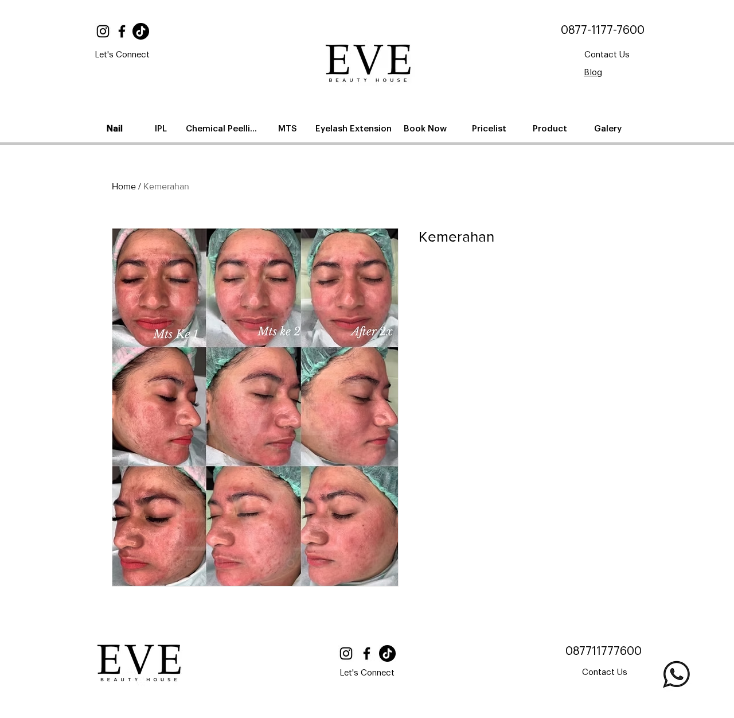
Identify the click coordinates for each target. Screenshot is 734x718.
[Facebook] (122, 31)
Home (124, 186)
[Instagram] (103, 31)
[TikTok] (140, 31)
